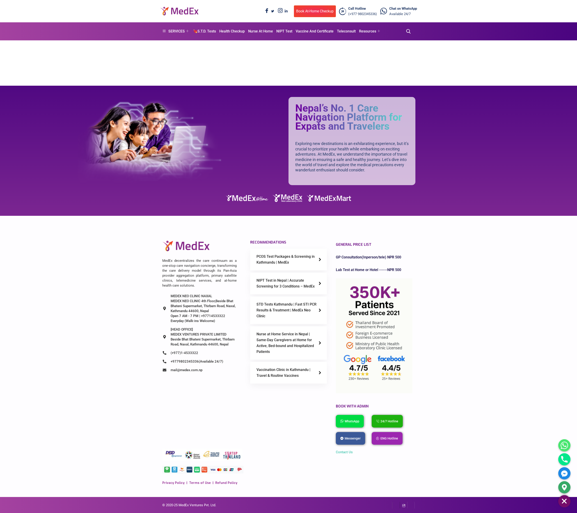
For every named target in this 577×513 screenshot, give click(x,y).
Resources (367, 31)
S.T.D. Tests (206, 31)
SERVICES (176, 31)
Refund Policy (226, 483)
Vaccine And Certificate (315, 31)
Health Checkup (232, 31)
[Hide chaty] (564, 501)
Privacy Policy (173, 483)
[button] (407, 31)
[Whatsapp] (564, 445)
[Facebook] (265, 11)
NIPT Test (284, 31)
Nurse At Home (260, 31)
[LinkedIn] (286, 11)
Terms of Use (200, 483)
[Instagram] (279, 11)
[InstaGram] (403, 505)
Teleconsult (346, 31)
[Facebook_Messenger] (564, 473)
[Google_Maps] (564, 487)
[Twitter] (272, 11)
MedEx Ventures (191, 505)
